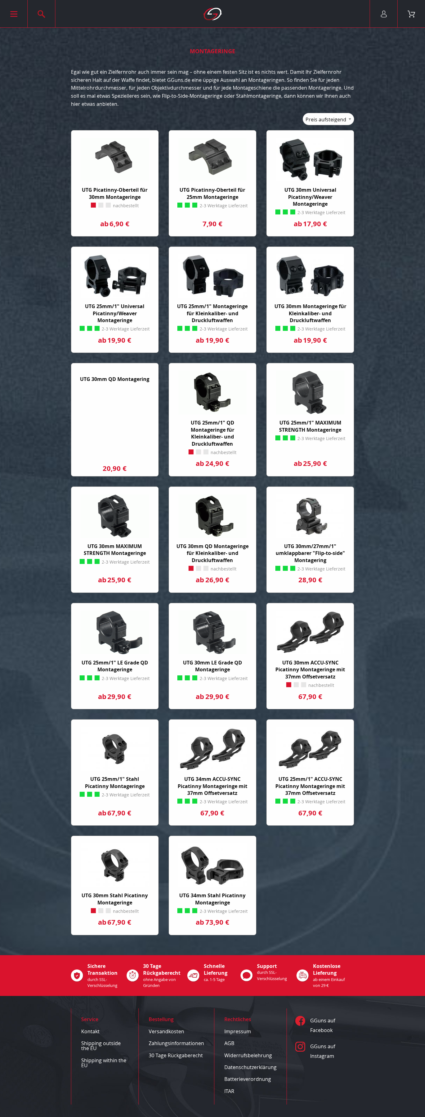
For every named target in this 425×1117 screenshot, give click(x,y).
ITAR (229, 1091)
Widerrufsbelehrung (248, 1055)
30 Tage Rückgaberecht (176, 1055)
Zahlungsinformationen (176, 1043)
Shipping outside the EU (101, 1046)
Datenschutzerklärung (250, 1067)
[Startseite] (212, 14)
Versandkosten (166, 1031)
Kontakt (90, 1031)
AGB (229, 1043)
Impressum (237, 1031)
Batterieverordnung (247, 1079)
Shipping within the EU (103, 1063)
